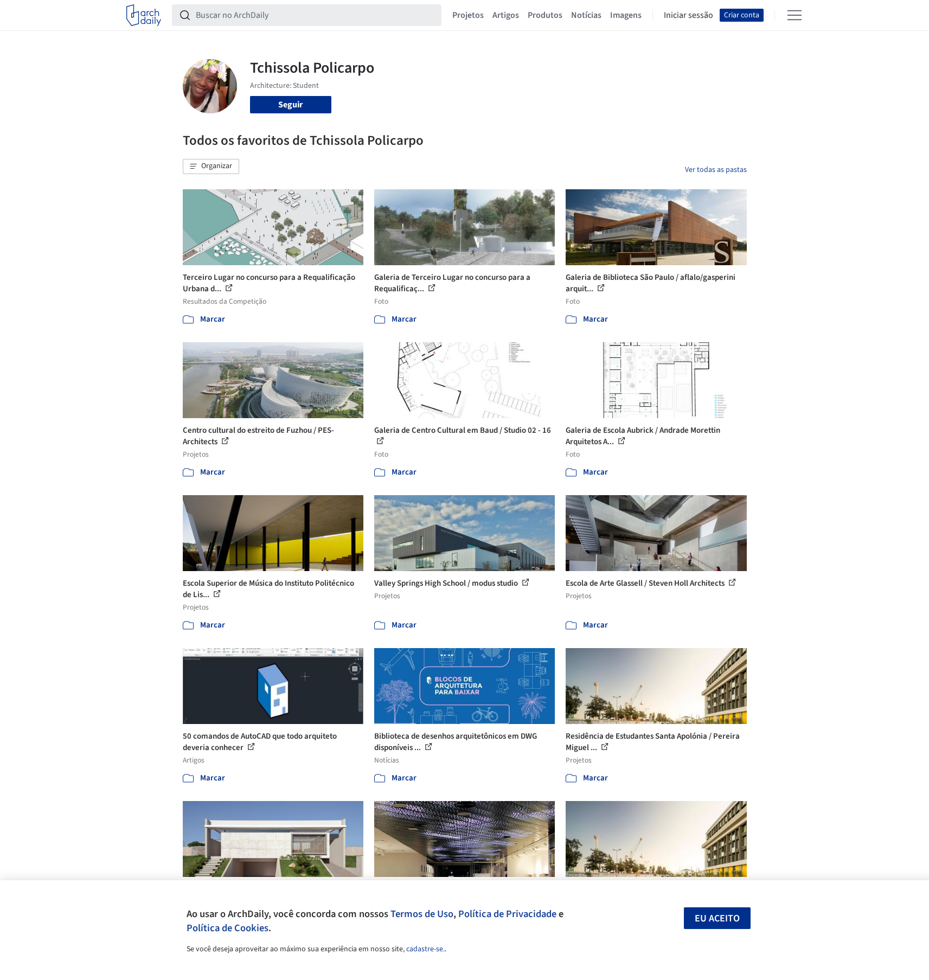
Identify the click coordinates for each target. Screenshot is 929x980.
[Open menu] (794, 15)
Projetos (468, 15)
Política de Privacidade (507, 914)
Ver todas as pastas (716, 170)
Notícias (586, 15)
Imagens (626, 15)
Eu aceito (717, 918)
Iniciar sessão (688, 15)
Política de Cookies (227, 928)
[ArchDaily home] (143, 15)
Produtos (545, 15)
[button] (211, 166)
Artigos (505, 15)
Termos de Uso (421, 914)
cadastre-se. (425, 949)
